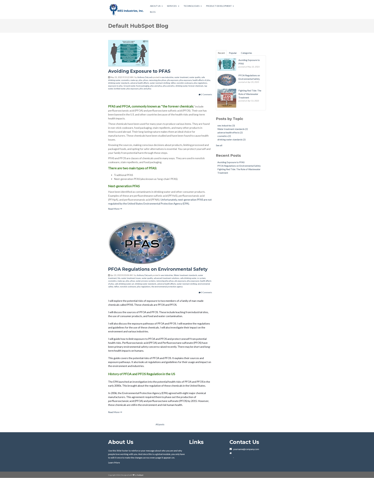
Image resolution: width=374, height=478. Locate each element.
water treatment (181, 77)
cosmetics (125, 80)
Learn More (114, 462)
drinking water (181, 86)
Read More (114, 208)
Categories (246, 52)
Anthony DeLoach (145, 77)
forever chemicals (195, 86)
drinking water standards (118, 83)
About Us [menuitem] (155, 6)
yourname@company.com (246, 449)
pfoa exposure (185, 80)
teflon (173, 83)
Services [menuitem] (172, 6)
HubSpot (140, 475)
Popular (233, 52)
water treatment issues (131, 278)
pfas (140, 80)
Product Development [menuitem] (219, 6)
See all (219, 145)
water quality (194, 77)
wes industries (167, 77)
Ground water (129, 86)
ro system (201, 278)
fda (119, 278)
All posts (160, 424)
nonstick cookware (185, 83)
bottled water (119, 88)
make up (134, 80)
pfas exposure (132, 88)
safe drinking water (188, 278)
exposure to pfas (115, 86)
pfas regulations (200, 83)
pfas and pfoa (156, 86)
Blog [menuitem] (153, 12)
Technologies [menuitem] (191, 6)
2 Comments (206, 94)
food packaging (142, 86)
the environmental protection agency (167, 286)
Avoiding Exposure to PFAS (139, 71)
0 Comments (206, 292)
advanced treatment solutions (166, 278)
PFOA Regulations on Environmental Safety (158, 269)
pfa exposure (172, 80)
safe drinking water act (124, 284)
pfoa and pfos (169, 86)
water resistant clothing (160, 83)
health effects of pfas (201, 80)
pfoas (145, 80)
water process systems (145, 281)
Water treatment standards (185, 275)
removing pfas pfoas (157, 80)
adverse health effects (139, 83)
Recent (221, 52)
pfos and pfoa (145, 88)
